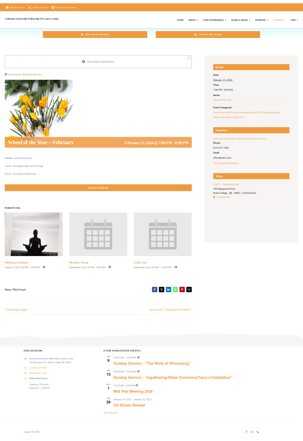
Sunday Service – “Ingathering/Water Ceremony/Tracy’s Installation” (173, 377)
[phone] (258, 432)
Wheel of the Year (222, 99)
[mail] (252, 432)
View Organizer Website (226, 163)
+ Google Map (222, 197)
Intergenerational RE (249, 112)
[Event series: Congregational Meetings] (137, 385)
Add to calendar (98, 187)
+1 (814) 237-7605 (38, 367)
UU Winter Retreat (129, 405)
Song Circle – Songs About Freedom (169, 309)
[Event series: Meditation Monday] (44, 267)
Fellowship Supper (16, 309)
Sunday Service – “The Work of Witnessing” (152, 363)
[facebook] (246, 432)
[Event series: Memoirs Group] (110, 267)
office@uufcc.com (38, 373)
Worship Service (234, 117)
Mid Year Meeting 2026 (132, 391)
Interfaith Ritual (228, 112)
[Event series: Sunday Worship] (138, 357)
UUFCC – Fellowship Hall (226, 184)
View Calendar (110, 412)
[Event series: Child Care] (176, 267)
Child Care (140, 262)
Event (216, 112)
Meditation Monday (16, 262)
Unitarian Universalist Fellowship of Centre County (239, 138)
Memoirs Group (79, 262)
